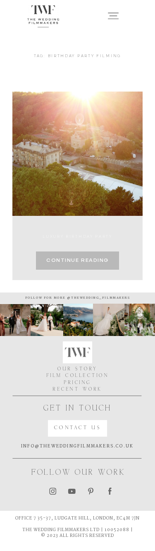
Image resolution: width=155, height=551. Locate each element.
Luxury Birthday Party (77, 236)
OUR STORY (77, 369)
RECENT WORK (77, 389)
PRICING (77, 382)
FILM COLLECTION (78, 375)
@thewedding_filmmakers (98, 297)
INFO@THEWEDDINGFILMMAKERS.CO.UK (77, 446)
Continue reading (77, 260)
